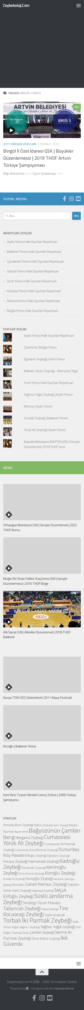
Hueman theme (64, 988)
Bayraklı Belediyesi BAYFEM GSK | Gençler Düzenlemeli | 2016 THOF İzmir (52, 444)
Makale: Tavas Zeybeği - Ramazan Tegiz (51, 370)
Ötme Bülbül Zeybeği (46, 938)
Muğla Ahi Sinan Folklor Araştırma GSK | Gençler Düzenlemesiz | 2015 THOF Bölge (35, 581)
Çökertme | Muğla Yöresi (40, 347)
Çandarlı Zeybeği (42, 932)
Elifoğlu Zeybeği (36, 855)
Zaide (26, 932)
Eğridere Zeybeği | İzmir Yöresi (44, 359)
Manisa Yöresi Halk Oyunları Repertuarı (33, 300)
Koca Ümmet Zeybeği (31, 873)
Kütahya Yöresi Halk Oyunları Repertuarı (34, 291)
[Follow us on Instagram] (71, 198)
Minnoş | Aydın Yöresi (38, 406)
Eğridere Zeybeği (58, 855)
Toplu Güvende (54, 914)
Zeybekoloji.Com (16, 5)
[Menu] (78, 5)
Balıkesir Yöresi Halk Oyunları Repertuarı (34, 251)
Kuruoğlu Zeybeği (39, 878)
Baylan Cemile (21, 831)
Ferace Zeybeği (15, 861)
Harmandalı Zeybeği (43, 861)
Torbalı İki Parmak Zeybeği (37, 920)
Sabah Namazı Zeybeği (46, 884)
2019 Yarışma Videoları (19, 144)
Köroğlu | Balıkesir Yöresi (19, 746)
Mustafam (18, 884)
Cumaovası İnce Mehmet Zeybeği (36, 850)
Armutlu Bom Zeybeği (18, 824)
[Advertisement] (42, 44)
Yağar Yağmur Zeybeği (26, 927)
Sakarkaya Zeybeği (42, 890)
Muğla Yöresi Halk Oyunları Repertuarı (32, 310)
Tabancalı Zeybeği (22, 908)
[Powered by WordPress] (27, 988)
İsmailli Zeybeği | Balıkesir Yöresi (46, 418)
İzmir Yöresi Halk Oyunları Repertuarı (32, 281)
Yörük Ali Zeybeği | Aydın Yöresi (44, 429)
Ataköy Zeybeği (43, 825)
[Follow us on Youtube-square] (78, 198)
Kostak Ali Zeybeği (14, 879)
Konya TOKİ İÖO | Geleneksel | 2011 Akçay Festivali (37, 697)
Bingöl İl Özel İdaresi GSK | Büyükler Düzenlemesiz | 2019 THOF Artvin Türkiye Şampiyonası (38, 158)
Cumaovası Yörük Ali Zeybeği (36, 840)
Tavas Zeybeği (50, 909)
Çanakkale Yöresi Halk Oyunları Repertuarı (35, 261)
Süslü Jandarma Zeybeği (38, 898)
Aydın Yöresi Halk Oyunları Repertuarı (32, 241)
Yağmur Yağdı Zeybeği (57, 927)
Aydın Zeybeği (60, 825)
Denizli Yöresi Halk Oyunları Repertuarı (33, 271)
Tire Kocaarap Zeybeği (35, 911)
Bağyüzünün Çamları (54, 830)
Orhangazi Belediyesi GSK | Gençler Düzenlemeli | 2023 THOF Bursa (40, 527)
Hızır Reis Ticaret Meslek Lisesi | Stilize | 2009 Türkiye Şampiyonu (39, 797)
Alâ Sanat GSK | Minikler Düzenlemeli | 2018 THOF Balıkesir (36, 635)
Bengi (9, 837)
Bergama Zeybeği (29, 837)
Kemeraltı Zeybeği (34, 867)
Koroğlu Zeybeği (60, 872)
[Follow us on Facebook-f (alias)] (64, 198)
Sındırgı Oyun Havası (42, 902)
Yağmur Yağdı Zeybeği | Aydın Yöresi (48, 394)
